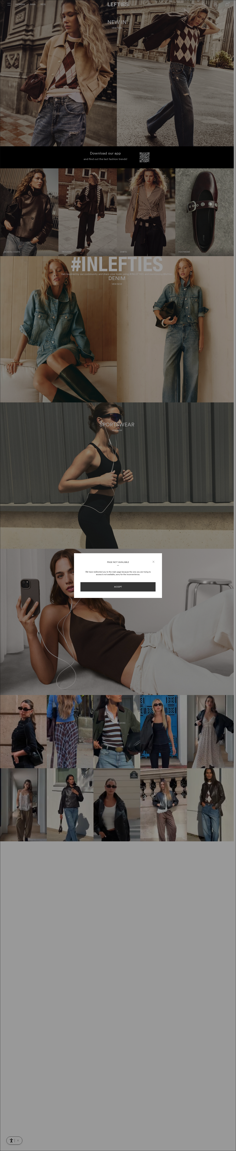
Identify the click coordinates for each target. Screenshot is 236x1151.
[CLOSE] (153, 562)
